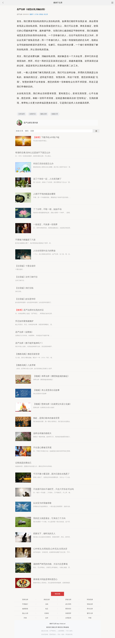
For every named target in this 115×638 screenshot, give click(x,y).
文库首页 (21, 114)
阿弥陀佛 (90, 599)
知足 (46, 608)
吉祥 (46, 618)
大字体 (36, 14)
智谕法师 (90, 604)
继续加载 (57, 594)
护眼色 (41, 14)
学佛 (89, 618)
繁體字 (32, 14)
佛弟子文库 (57, 3)
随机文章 (43, 114)
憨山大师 (25, 613)
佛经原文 (60, 627)
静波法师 (47, 599)
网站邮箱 (66, 627)
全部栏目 (32, 114)
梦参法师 (68, 599)
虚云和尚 (68, 604)
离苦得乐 (68, 608)
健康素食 (25, 608)
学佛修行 (25, 604)
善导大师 (90, 613)
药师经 (46, 613)
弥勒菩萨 (68, 613)
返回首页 (49, 627)
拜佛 (25, 618)
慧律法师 (25, 599)
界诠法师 (90, 608)
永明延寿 (68, 618)
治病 (46, 604)
